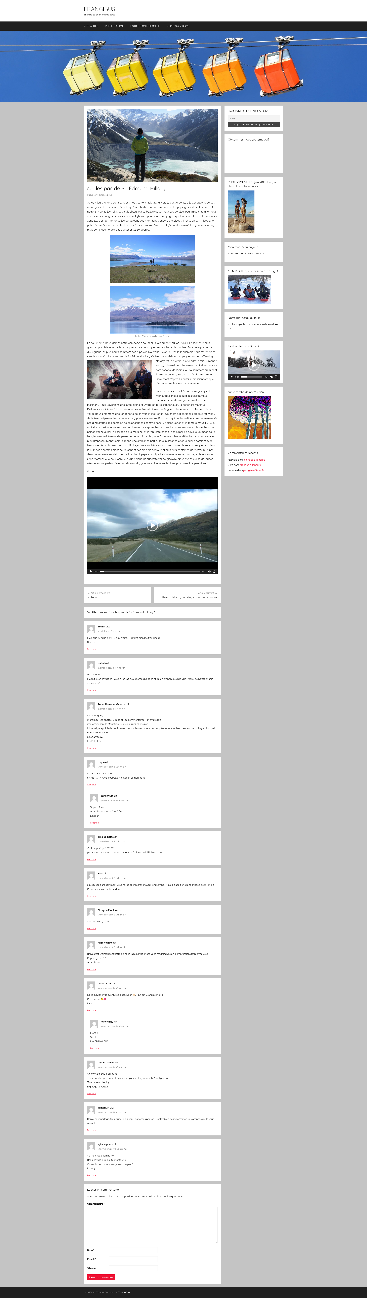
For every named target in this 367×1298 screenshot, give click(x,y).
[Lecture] (90, 571)
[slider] (150, 571)
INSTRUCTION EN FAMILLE (145, 25)
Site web (92, 1268)
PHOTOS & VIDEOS (178, 25)
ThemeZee (124, 1292)
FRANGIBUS (99, 8)
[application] (152, 525)
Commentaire (96, 1203)
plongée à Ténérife (254, 459)
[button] (152, 525)
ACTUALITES (91, 25)
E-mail (91, 1259)
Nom (90, 1250)
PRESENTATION (114, 25)
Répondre (91, 649)
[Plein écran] (213, 571)
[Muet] (209, 571)
